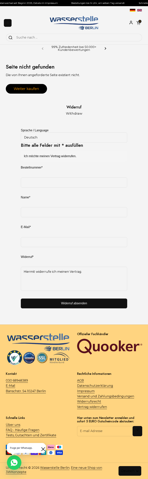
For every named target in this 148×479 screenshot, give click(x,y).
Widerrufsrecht (89, 401)
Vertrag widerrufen (92, 407)
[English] (139, 10)
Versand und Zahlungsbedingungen (105, 396)
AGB (80, 380)
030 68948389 (17, 380)
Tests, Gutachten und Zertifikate (31, 435)
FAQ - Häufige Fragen (22, 430)
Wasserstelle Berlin (55, 468)
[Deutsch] (132, 10)
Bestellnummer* (32, 167)
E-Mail (10, 386)
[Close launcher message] (41, 447)
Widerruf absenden (74, 303)
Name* (25, 197)
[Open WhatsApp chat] (14, 462)
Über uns (13, 425)
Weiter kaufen (26, 88)
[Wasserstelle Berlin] (74, 23)
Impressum (86, 391)
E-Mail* (26, 227)
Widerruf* (27, 256)
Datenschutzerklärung (95, 386)
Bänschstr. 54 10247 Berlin (26, 391)
